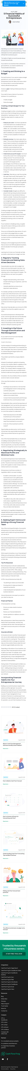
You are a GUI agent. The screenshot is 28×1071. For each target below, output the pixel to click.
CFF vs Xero (4, 1022)
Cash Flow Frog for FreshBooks (9, 984)
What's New (4, 999)
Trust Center (4, 1006)
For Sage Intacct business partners (8, 1046)
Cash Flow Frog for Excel (7, 987)
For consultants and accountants (10, 1041)
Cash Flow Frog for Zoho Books (9, 982)
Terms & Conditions (5, 1069)
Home (2, 6)
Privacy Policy (12, 1069)
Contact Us (4, 1011)
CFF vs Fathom (5, 1029)
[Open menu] (26, 2)
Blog (2, 996)
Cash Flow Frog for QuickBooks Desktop (9, 974)
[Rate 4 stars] (8, 707)
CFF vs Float (4, 1025)
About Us (3, 1008)
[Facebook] (7, 1059)
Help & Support (5, 1003)
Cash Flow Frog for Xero (7, 977)
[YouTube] (3, 1059)
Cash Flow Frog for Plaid (7, 979)
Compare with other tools (5, 1033)
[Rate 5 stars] (10, 707)
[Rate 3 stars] (6, 707)
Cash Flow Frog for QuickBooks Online (11, 970)
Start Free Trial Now (14, 954)
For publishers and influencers (9, 1043)
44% (7, 89)
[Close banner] (23, 3)
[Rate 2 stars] (4, 707)
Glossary (3, 1001)
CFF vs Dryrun (4, 1027)
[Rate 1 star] (2, 707)
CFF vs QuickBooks (4, 1019)
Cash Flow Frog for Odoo (7, 989)
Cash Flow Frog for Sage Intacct (9, 968)
